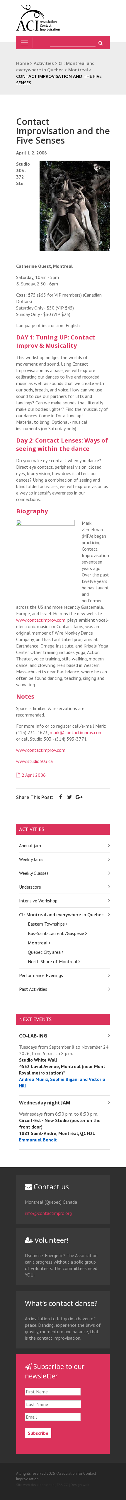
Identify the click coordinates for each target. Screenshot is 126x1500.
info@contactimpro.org (48, 1213)
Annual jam (30, 845)
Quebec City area (45, 952)
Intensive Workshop (38, 901)
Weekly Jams (31, 859)
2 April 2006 (34, 775)
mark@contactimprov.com (76, 732)
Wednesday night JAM (44, 1102)
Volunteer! (51, 1240)
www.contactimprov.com (40, 620)
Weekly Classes (34, 873)
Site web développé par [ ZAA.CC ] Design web (52, 1484)
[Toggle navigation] (24, 42)
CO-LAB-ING (33, 1035)
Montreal (38, 943)
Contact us (50, 1186)
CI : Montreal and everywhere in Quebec (61, 914)
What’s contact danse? (61, 1303)
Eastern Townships (47, 924)
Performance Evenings (41, 975)
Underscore (30, 887)
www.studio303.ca (34, 761)
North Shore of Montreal (53, 961)
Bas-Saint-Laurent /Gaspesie (56, 933)
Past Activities (33, 989)
